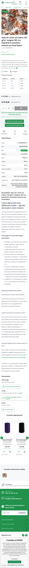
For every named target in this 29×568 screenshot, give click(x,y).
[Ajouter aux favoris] (4, 452)
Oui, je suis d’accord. (14, 562)
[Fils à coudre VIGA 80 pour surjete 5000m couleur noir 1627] (21, 427)
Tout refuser (14, 559)
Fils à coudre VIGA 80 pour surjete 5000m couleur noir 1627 (21, 440)
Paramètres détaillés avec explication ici (14, 564)
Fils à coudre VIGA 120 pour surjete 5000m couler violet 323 (7, 440)
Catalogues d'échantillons (14, 125)
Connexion (22, 512)
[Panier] (20, 3)
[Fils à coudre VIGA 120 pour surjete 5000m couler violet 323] (7, 427)
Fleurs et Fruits (17, 7)
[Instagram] (26, 535)
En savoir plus (12, 68)
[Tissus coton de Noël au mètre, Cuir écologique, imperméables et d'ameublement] (1, 7)
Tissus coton (8, 7)
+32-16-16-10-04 (11, 493)
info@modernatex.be (13, 499)
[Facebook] (23, 535)
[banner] (6, 2)
